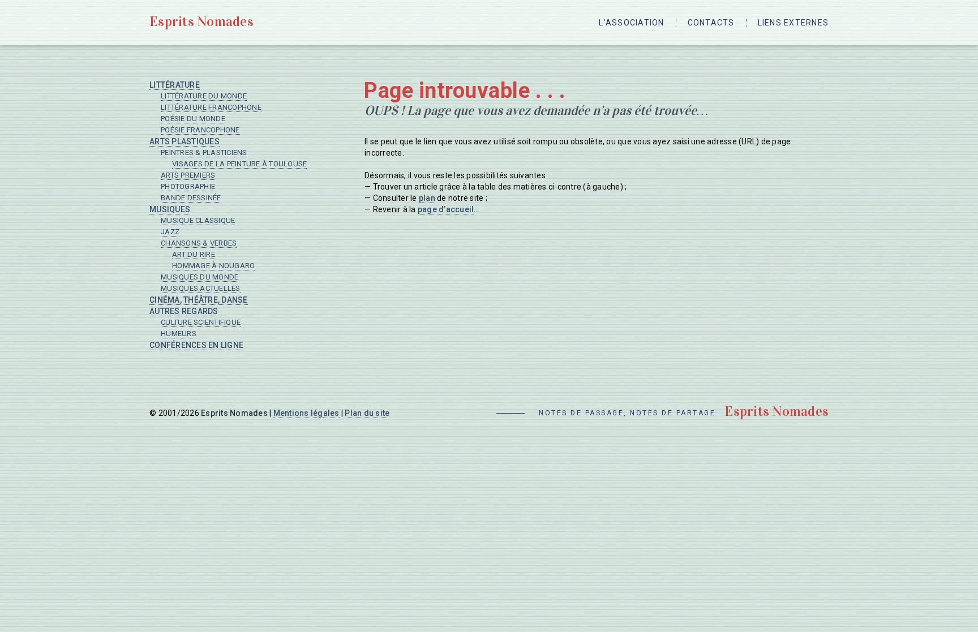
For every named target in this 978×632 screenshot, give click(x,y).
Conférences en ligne (196, 345)
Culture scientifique (201, 322)
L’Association (631, 23)
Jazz (170, 231)
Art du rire (193, 254)
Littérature (174, 84)
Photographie (188, 186)
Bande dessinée (191, 198)
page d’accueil (446, 209)
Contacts (711, 23)
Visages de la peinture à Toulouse (239, 164)
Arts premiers (188, 175)
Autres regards (183, 311)
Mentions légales (306, 413)
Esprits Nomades (201, 21)
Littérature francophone (211, 107)
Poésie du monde (193, 118)
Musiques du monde (199, 277)
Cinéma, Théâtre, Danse (198, 299)
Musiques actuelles (201, 288)
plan (427, 198)
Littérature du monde (204, 96)
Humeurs (178, 333)
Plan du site (367, 413)
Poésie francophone (200, 130)
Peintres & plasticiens (204, 152)
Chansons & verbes (199, 243)
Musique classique (198, 220)
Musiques (169, 209)
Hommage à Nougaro (213, 265)
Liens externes (793, 23)
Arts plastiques (184, 141)
